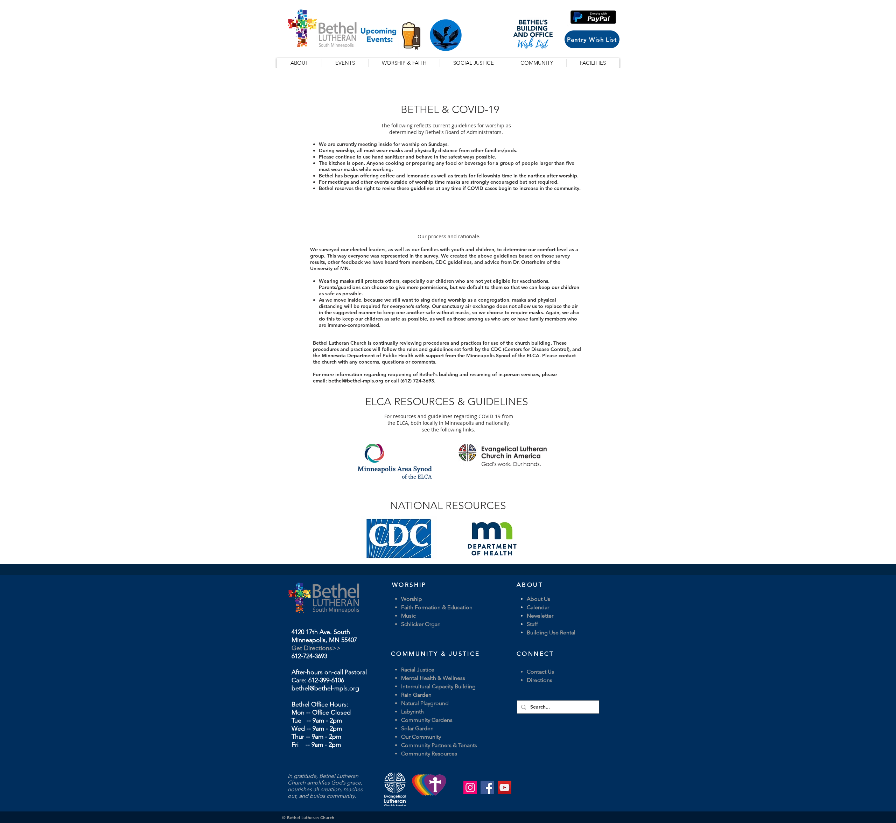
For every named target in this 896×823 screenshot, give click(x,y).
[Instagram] (470, 787)
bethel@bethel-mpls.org (355, 381)
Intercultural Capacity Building (438, 686)
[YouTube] (504, 787)
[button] (593, 17)
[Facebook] (487, 787)
